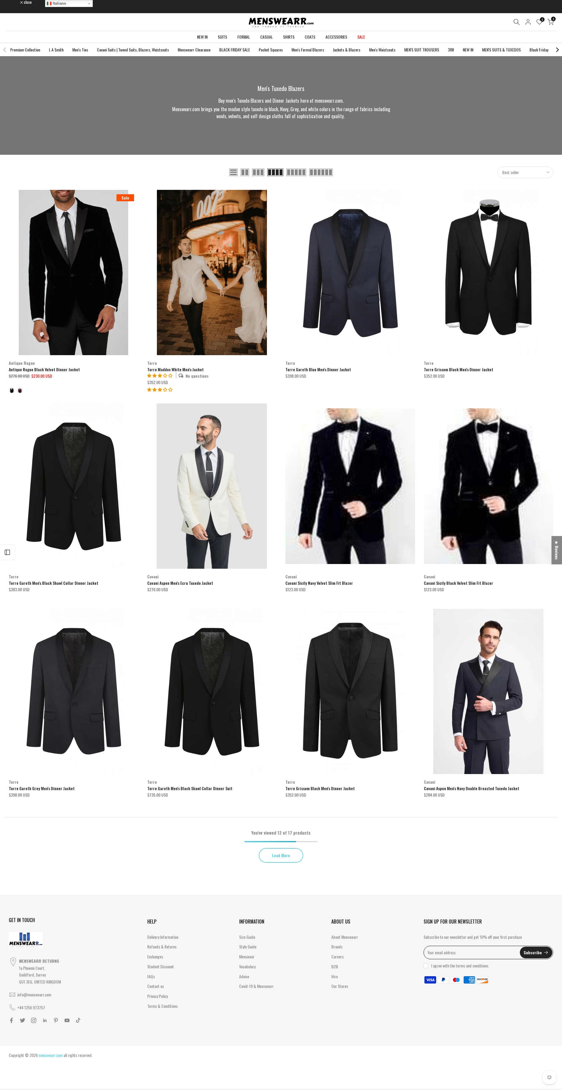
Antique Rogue (22, 363)
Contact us (155, 986)
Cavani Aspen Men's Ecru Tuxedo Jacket (180, 583)
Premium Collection (25, 50)
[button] (159, 389)
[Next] (557, 50)
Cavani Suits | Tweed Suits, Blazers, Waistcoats (133, 50)
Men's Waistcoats (382, 50)
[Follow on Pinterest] (56, 1020)
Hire (334, 976)
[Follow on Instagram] (33, 1020)
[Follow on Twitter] (22, 1020)
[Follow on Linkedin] (44, 1020)
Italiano (59, 3)
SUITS (222, 37)
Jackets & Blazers (346, 50)
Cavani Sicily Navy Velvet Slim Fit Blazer (319, 583)
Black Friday (539, 50)
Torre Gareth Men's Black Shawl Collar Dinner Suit (189, 788)
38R (451, 50)
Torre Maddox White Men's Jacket (175, 369)
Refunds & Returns (162, 946)
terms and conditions (472, 965)
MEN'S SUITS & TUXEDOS (501, 50)
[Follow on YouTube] (67, 1020)
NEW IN (202, 37)
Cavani (153, 576)
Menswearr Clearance (194, 50)
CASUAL (266, 37)
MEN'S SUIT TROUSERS (421, 50)
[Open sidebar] (7, 552)
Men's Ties (80, 50)
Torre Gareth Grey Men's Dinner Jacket (42, 788)
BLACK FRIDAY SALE (234, 50)
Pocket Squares (271, 50)
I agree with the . (460, 965)
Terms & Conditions (162, 1006)
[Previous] (5, 50)
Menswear (246, 956)
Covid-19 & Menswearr (256, 986)
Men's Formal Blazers (308, 50)
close (15, 2)
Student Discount (160, 966)
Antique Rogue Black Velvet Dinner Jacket (44, 369)
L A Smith (56, 50)
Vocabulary (247, 966)
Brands (336, 946)
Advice (244, 976)
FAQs (151, 976)
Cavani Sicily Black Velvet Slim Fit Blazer (458, 583)
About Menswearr (344, 937)
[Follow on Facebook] (11, 1020)
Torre (152, 363)
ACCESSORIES (336, 37)
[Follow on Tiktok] (78, 1020)
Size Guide (247, 937)
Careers (337, 956)
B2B (334, 966)
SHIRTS (288, 37)
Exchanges (155, 956)
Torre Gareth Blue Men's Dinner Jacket (318, 369)
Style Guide (247, 946)
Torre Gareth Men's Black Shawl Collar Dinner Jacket (53, 583)
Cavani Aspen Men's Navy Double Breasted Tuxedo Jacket (471, 788)
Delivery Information (162, 937)
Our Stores (339, 986)
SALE (361, 37)
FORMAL (243, 37)
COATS (310, 37)
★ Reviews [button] (557, 550)
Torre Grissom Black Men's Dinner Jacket (458, 369)
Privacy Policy (157, 996)
